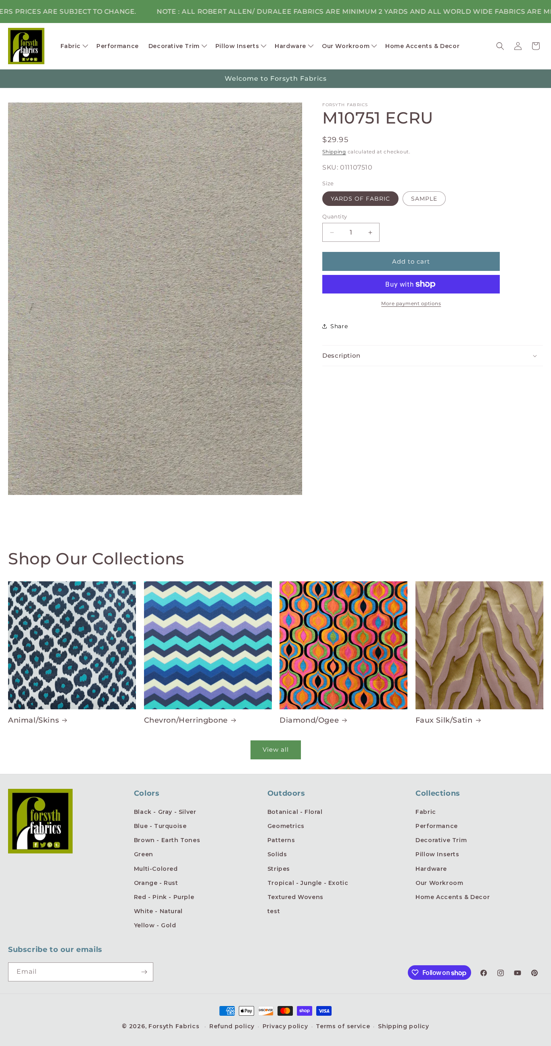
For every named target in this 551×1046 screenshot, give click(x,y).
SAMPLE (424, 198)
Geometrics (286, 826)
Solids (277, 854)
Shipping (334, 152)
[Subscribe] (144, 971)
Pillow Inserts (437, 854)
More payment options (411, 303)
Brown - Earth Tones (167, 840)
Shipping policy (403, 1026)
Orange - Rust (156, 883)
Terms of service (343, 1026)
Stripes (278, 868)
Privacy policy (285, 1026)
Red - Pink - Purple (164, 897)
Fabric (425, 811)
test (273, 911)
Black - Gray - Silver (165, 811)
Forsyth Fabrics (174, 1026)
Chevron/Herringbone (186, 720)
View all (276, 749)
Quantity (334, 216)
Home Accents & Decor (452, 897)
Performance (436, 826)
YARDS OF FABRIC (360, 198)
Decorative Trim (441, 840)
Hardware (431, 868)
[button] (74, 46)
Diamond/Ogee (309, 720)
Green (143, 854)
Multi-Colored (156, 868)
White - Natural (158, 911)
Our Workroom (439, 883)
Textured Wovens (295, 897)
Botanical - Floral (295, 811)
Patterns (281, 840)
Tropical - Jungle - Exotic (308, 883)
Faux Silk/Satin (444, 720)
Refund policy (232, 1026)
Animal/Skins (33, 720)
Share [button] (339, 326)
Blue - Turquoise (160, 826)
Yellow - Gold (155, 925)
